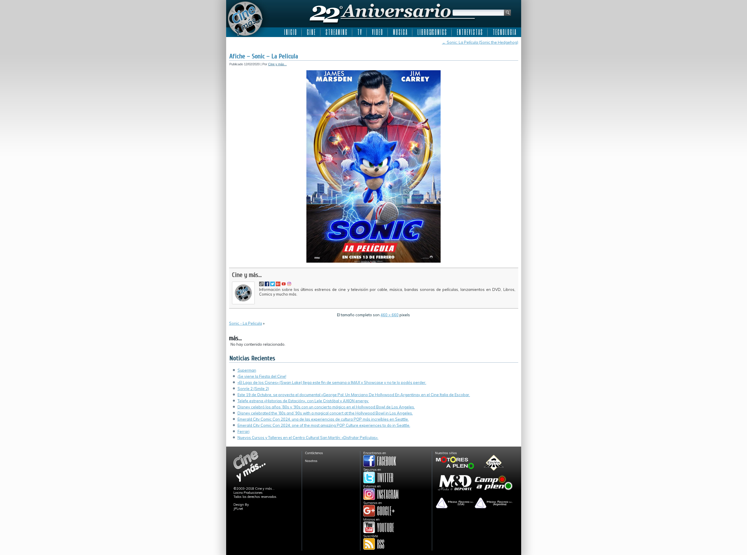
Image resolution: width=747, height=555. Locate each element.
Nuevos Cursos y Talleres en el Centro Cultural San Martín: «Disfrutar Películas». (308, 437)
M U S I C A (400, 32)
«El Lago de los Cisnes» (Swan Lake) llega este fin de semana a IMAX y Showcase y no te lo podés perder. (332, 382)
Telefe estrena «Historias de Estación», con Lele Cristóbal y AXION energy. (303, 400)
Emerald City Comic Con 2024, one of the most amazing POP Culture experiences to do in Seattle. (324, 425)
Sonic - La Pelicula (245, 323)
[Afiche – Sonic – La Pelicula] (373, 261)
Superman (247, 370)
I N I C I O (290, 32)
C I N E (311, 32)
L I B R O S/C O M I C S (432, 32)
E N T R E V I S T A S (469, 32)
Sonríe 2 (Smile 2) (253, 388)
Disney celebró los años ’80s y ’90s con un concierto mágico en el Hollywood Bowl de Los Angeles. (326, 407)
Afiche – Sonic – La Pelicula (263, 56)
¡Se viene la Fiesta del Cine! (262, 376)
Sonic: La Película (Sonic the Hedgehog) (480, 42)
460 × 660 (390, 314)
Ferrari (243, 431)
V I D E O (377, 32)
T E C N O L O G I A (504, 32)
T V (359, 32)
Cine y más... (277, 64)
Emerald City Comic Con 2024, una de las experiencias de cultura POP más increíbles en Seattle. (323, 419)
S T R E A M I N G (336, 32)
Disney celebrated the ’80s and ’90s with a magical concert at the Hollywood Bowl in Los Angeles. (325, 413)
